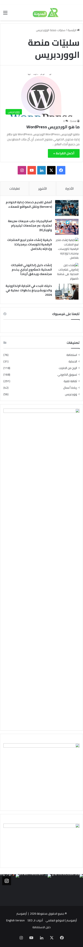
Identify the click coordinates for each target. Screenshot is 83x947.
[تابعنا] (6, 881)
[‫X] (51, 170)
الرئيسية (72, 30)
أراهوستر (21, 913)
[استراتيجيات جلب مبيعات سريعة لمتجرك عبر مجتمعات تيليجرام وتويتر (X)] (67, 227)
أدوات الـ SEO (35, 920)
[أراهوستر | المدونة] (41, 12)
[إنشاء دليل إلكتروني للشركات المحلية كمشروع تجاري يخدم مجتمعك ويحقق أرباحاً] (67, 272)
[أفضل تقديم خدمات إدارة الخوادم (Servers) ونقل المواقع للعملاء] (67, 208)
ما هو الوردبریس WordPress (53, 127)
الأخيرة (69, 188)
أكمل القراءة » (63, 153)
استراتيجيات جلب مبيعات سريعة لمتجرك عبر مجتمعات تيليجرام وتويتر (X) (30, 225)
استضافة (71, 355)
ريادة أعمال (70, 388)
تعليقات (14, 188)
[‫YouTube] (31, 170)
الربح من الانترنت (68, 368)
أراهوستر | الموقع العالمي (61, 920)
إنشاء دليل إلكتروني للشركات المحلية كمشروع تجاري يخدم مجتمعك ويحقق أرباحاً (31, 269)
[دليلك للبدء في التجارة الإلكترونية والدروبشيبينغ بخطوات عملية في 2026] (67, 292)
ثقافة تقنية (70, 381)
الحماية (73, 361)
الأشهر (42, 188)
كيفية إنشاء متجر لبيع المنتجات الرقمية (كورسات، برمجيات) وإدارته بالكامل (29, 244)
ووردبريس (71, 394)
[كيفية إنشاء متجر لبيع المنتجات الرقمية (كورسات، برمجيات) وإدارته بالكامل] (67, 249)
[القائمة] (5, 14)
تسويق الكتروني (67, 374)
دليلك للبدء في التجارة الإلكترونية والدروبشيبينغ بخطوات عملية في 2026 (29, 290)
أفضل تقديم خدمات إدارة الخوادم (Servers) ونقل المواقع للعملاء (29, 204)
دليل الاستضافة (41, 927)
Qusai (73, 121)
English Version (15, 920)
